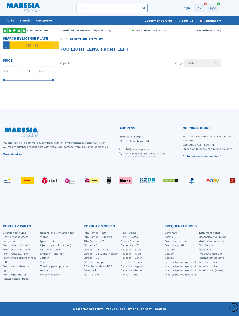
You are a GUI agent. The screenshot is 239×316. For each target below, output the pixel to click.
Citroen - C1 (91, 245)
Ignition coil (47, 241)
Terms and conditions (122, 309)
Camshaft (171, 232)
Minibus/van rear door (212, 241)
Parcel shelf (205, 249)
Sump (43, 262)
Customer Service (158, 20)
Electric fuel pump (14, 232)
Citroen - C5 (91, 257)
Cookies (160, 309)
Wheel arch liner (208, 262)
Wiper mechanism (51, 274)
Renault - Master (131, 270)
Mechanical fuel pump (212, 236)
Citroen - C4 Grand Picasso (101, 253)
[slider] (4, 80)
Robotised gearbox (210, 253)
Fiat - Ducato (129, 236)
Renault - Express (132, 262)
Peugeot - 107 (130, 245)
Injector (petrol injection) (55, 245)
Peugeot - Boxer (131, 257)
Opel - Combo (130, 241)
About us (186, 20)
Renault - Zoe (129, 274)
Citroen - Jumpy (94, 262)
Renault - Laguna (132, 266)
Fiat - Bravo (91, 274)
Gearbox (170, 249)
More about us (13, 154)
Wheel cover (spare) (210, 270)
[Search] (55, 45)
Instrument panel (50, 249)
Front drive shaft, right (17, 249)
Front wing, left (174, 245)
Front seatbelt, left (177, 241)
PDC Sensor (205, 245)
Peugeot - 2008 (131, 249)
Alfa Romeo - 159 (95, 232)
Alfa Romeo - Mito (95, 241)
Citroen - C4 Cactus (96, 249)
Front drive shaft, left (16, 245)
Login (186, 8)
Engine (169, 236)
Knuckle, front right (52, 253)
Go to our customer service (201, 156)
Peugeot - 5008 (131, 253)
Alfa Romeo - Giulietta (98, 236)
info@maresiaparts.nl (137, 149)
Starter (44, 257)
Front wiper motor (14, 274)
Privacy (146, 309)
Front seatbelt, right (15, 253)
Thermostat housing (211, 257)
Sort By (177, 63)
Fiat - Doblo (128, 232)
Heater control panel (16, 278)
